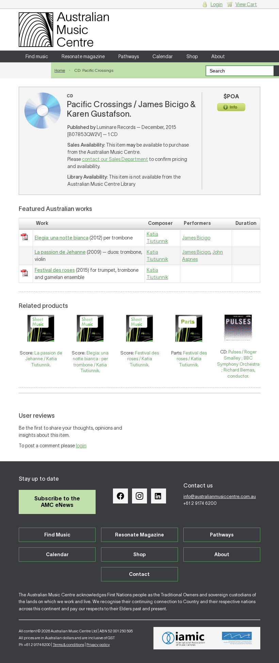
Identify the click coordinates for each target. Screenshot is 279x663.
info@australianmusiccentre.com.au (219, 496)
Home (59, 70)
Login (217, 4)
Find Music (57, 534)
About (218, 56)
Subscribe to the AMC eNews (57, 501)
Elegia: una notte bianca (61, 238)
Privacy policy (98, 645)
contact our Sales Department (115, 159)
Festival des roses (55, 270)
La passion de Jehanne (60, 252)
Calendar (162, 56)
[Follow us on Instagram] (139, 495)
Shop (192, 56)
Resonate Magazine (139, 534)
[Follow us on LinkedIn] (158, 495)
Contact (35, 68)
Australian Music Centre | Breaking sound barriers (64, 29)
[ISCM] (237, 638)
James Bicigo (196, 238)
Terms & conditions (68, 645)
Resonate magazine (83, 56)
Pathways (128, 56)
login (81, 445)
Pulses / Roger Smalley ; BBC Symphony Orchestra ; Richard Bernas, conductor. (238, 363)
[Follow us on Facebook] (120, 495)
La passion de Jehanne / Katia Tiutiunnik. (43, 358)
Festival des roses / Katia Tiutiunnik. (143, 358)
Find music (37, 56)
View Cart (246, 4)
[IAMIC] (184, 638)
